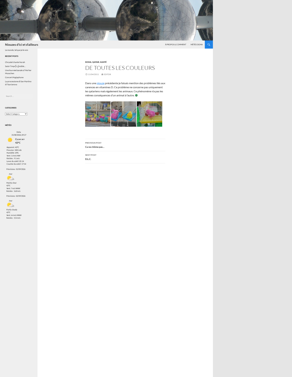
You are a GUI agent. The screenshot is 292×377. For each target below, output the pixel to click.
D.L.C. (90, 157)
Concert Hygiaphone (14, 77)
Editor (107, 74)
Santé (103, 62)
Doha (88, 62)
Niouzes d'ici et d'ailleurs (21, 44)
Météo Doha (197, 44)
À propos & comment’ (175, 44)
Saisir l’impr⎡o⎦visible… (15, 66)
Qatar (95, 62)
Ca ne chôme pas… (94, 145)
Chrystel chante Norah (15, 62)
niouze (100, 83)
